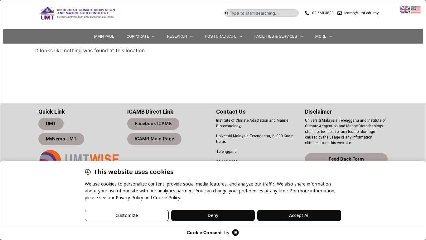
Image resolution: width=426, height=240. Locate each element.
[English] (405, 9)
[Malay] (416, 9)
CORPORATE (138, 36)
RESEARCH (177, 36)
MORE (320, 36)
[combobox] (261, 13)
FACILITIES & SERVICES (275, 36)
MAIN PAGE (104, 36)
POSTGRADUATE (220, 36)
